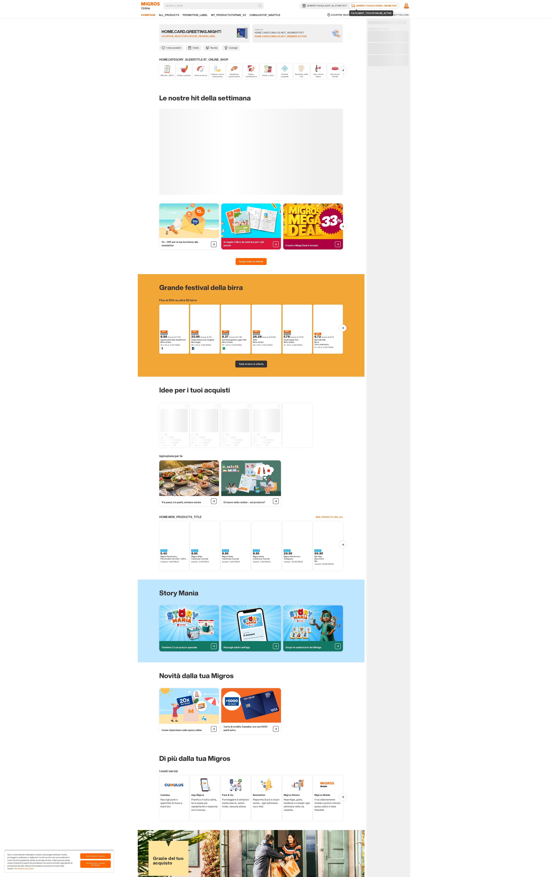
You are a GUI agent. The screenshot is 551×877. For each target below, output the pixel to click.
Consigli (233, 48)
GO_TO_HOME (150, 5)
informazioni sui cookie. (24, 868)
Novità (213, 48)
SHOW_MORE (251, 222)
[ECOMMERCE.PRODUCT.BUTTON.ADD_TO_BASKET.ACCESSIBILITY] (187, 118)
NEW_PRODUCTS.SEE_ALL (329, 548)
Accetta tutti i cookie (95, 856)
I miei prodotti (173, 48)
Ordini (196, 48)
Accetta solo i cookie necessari (95, 864)
